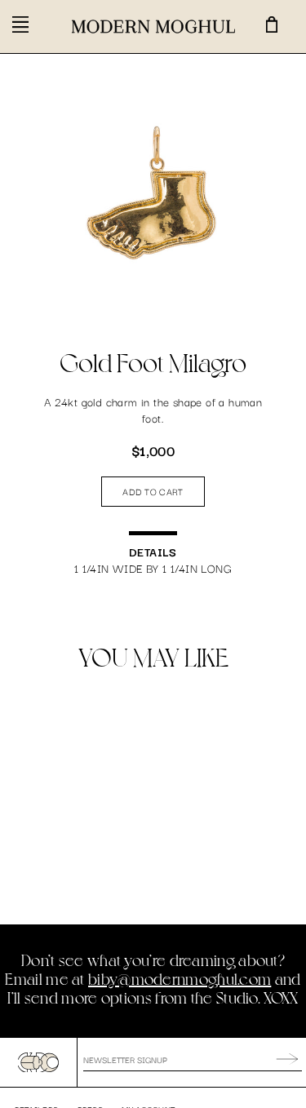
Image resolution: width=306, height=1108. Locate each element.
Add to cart (153, 491)
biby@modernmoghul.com (179, 978)
